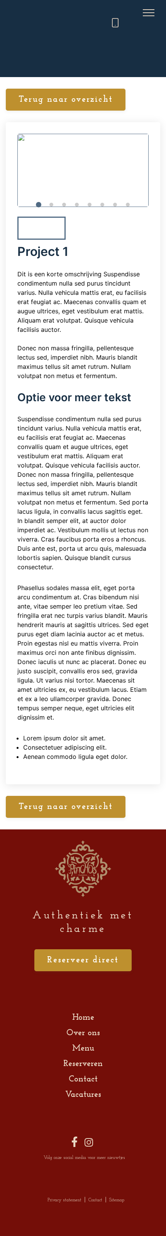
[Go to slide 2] (51, 205)
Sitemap (116, 1200)
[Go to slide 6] (102, 205)
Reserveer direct (83, 960)
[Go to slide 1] (38, 204)
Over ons (83, 1033)
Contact (83, 1079)
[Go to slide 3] (64, 205)
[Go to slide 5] (89, 205)
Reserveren (83, 1063)
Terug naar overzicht (66, 99)
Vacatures (83, 1094)
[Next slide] (134, 228)
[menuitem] (41, 228)
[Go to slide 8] (128, 205)
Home (83, 1017)
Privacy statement (64, 1200)
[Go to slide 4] (77, 205)
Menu (83, 1048)
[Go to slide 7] (115, 205)
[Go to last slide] (31, 228)
